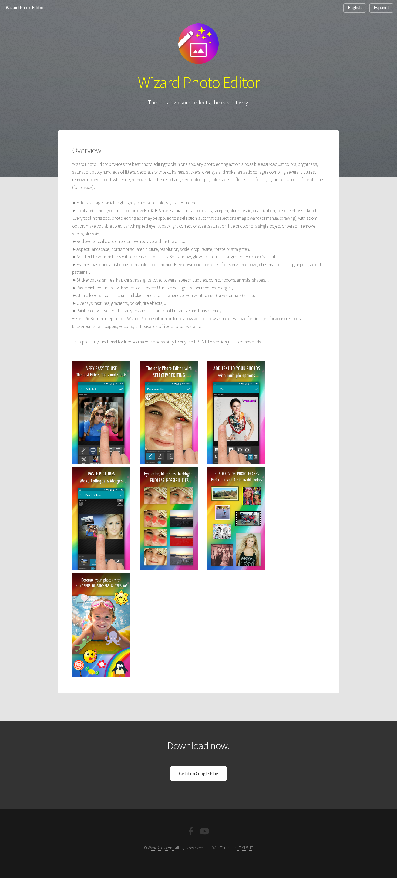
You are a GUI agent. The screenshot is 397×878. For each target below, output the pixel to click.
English (354, 8)
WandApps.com (161, 847)
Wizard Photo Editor (25, 8)
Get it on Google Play (198, 773)
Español (381, 8)
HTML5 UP (245, 847)
